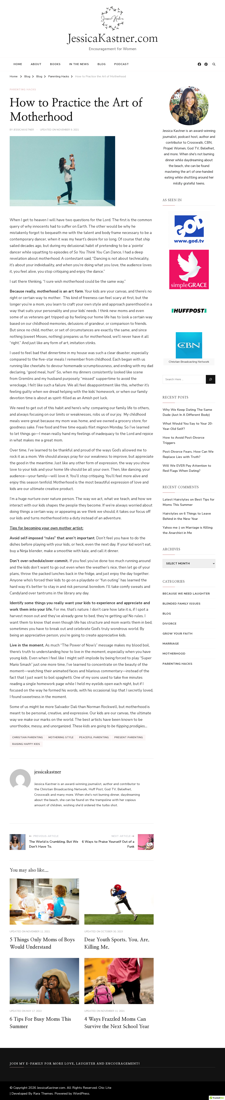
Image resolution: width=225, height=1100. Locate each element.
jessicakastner (24, 129)
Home (18, 64)
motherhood (174, 654)
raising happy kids (26, 744)
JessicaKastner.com (112, 38)
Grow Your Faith (177, 634)
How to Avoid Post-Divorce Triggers (183, 440)
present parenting (128, 737)
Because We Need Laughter (186, 594)
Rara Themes (43, 1093)
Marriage (171, 644)
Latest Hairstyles (176, 499)
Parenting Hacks (23, 89)
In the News (79, 64)
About (36, 64)
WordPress (81, 1093)
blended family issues (182, 604)
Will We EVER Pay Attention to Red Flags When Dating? (187, 468)
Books (55, 64)
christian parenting (27, 737)
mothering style (61, 737)
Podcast (121, 64)
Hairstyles (170, 513)
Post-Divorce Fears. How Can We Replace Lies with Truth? (188, 454)
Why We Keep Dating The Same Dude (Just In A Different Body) (187, 412)
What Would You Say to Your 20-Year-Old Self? (188, 426)
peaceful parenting (94, 737)
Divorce (169, 624)
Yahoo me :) (171, 527)
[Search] (210, 379)
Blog (102, 64)
